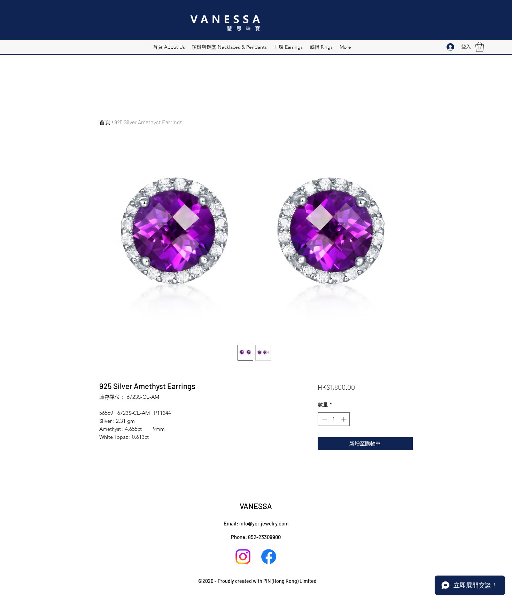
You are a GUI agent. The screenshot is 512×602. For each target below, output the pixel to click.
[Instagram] (243, 557)
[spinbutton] (333, 419)
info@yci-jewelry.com (263, 523)
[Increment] (344, 419)
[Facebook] (269, 557)
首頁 (104, 122)
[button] (479, 47)
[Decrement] (323, 419)
